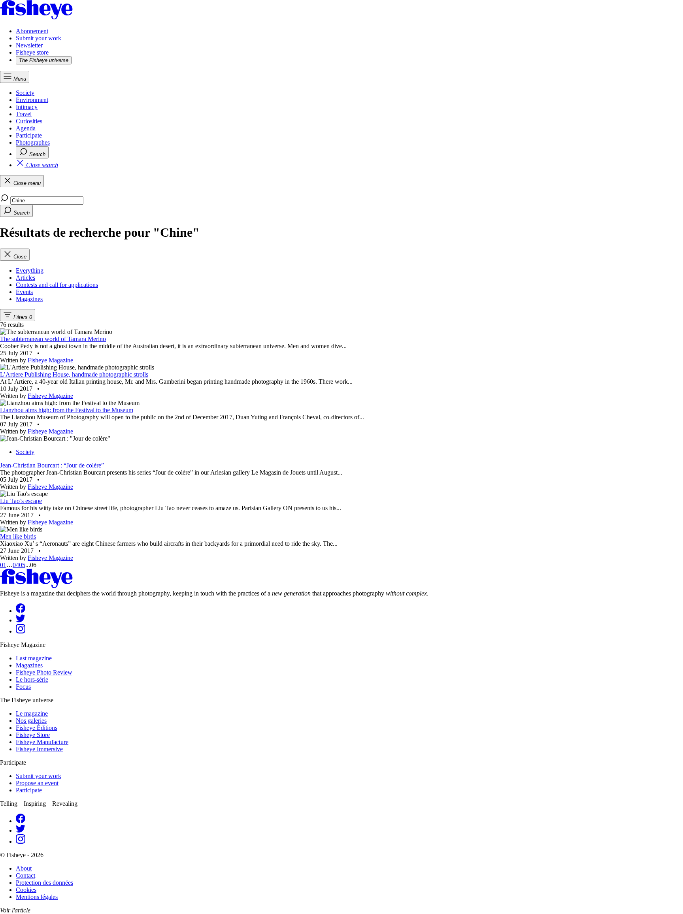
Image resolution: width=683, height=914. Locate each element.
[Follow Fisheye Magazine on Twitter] (20, 620)
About (24, 868)
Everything (29, 270)
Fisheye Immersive (39, 749)
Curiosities (29, 121)
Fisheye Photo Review (44, 672)
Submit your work (38, 38)
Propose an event (37, 783)
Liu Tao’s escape (21, 501)
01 (3, 565)
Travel (24, 114)
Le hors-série (32, 679)
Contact (25, 875)
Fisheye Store (33, 734)
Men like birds (18, 536)
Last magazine (34, 658)
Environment (32, 99)
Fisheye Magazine (50, 360)
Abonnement (32, 31)
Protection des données (44, 882)
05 (22, 565)
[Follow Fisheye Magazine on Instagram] (20, 631)
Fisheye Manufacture (42, 742)
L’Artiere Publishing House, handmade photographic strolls (74, 374)
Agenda (26, 128)
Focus (23, 686)
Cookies (26, 889)
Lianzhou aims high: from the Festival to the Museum (66, 410)
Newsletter (29, 45)
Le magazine (32, 713)
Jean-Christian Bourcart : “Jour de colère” (52, 465)
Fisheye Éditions (36, 727)
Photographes (33, 142)
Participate (29, 135)
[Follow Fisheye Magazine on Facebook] (20, 610)
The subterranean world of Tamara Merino (53, 338)
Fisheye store (32, 52)
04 (16, 565)
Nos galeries (31, 720)
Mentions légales (37, 896)
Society (25, 92)
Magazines (29, 665)
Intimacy (27, 107)
